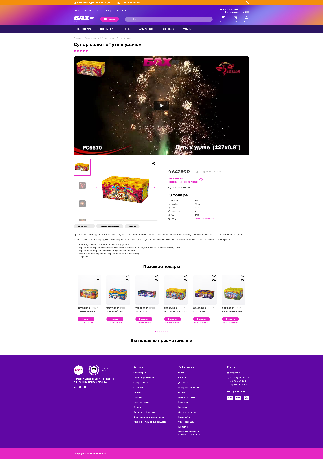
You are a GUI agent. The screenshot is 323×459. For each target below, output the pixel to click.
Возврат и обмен (186, 397)
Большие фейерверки (144, 377)
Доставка (88, 11)
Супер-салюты (84, 226)
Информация (106, 29)
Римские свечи (141, 402)
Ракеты (137, 392)
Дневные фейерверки (144, 412)
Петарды (137, 407)
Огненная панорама (86, 311)
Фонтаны (137, 397)
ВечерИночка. (199, 311)
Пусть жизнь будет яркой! (175, 311)
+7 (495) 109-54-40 (229, 9)
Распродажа (168, 29)
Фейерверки (139, 373)
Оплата (99, 11)
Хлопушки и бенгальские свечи (149, 417)
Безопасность (185, 402)
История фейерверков (189, 387)
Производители (83, 29)
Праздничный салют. (115, 311)
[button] (97, 189)
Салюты (132, 226)
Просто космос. (142, 311)
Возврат (109, 11)
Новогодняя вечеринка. (232, 311)
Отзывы (187, 29)
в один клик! (86, 322)
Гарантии (182, 407)
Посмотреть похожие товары (183, 182)
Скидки (77, 11)
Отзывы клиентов (187, 412)
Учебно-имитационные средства (149, 422)
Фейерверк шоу (186, 422)
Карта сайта (184, 417)
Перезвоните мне (232, 12)
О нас (181, 373)
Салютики (138, 387)
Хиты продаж (146, 29)
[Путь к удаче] (125, 189)
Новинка (126, 29)
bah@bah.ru (235, 373)
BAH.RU (103, 453)
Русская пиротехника (109, 226)
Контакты (121, 11)
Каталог (111, 19)
